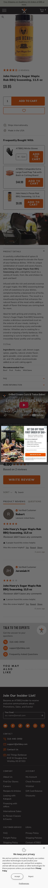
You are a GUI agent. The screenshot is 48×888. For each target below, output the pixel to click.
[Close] (45, 848)
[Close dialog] (45, 427)
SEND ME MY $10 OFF (35, 454)
